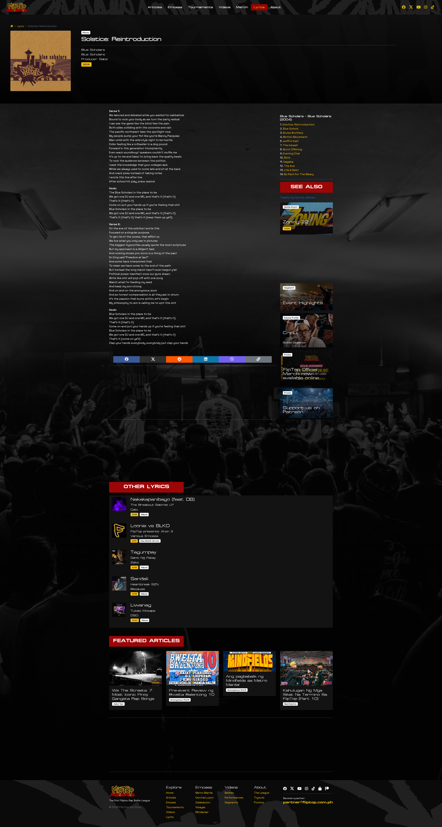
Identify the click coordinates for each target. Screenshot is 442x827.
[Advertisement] (192, 392)
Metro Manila (204, 793)
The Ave (289, 166)
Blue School (290, 128)
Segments (231, 802)
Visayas (200, 807)
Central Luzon (204, 797)
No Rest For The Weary (299, 174)
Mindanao (201, 812)
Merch (242, 7)
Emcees (175, 7)
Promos (259, 802)
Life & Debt (291, 170)
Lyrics (259, 7)
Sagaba (288, 162)
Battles (229, 793)
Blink (287, 157)
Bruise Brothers (293, 133)
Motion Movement (295, 137)
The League (261, 793)
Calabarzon (202, 802)
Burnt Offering (292, 149)
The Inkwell (290, 145)
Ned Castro (290, 704)
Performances (234, 797)
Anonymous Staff (179, 699)
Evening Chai (291, 153)
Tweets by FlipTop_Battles (297, 197)
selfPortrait (291, 141)
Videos (225, 7)
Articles (155, 7)
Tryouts (259, 797)
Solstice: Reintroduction (298, 124)
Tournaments (200, 7)
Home (170, 793)
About (275, 7)
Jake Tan (118, 704)
